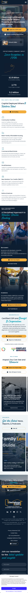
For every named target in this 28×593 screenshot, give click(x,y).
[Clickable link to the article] (14, 394)
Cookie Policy (14, 533)
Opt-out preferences (10, 591)
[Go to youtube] (14, 512)
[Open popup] (21, 42)
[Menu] (25, 2)
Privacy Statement (18, 591)
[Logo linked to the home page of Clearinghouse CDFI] (5, 2)
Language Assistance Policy (14, 538)
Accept (14, 588)
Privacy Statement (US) (14, 530)
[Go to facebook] (10, 512)
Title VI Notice (14, 540)
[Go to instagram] (17, 512)
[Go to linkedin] (7, 512)
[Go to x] (20, 512)
